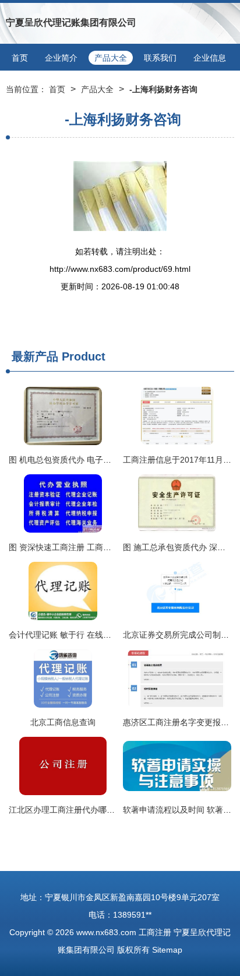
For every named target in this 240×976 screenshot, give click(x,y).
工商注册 (155, 932)
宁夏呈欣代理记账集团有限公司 (71, 22)
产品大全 (110, 57)
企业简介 (61, 57)
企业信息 (209, 57)
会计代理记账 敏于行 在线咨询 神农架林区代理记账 (102, 634)
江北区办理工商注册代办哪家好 (66, 809)
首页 (20, 57)
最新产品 (35, 356)
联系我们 (160, 57)
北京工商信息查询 (63, 722)
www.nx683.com (106, 932)
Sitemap (167, 949)
